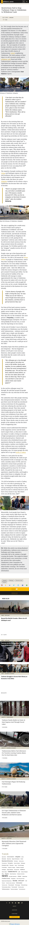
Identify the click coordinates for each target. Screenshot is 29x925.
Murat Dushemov (13, 873)
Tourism (4, 582)
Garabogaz (4, 869)
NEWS (5, 876)
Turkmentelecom (22, 889)
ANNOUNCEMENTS (10, 856)
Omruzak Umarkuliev (13, 876)
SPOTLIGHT (11, 17)
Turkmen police (21, 887)
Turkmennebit (14, 887)
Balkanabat (4, 858)
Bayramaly (9, 858)
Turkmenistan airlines (6, 887)
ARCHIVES (14, 910)
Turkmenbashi (11, 885)
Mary (3, 873)
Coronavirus (4, 863)
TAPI (26, 880)
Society (15, 881)
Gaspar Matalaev (10, 869)
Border (22, 858)
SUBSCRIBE (14, 913)
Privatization (13, 878)
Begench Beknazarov (16, 858)
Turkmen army (4, 885)
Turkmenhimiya (24, 885)
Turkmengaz (17, 885)
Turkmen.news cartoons (10, 883)
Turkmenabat (19, 883)
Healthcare (22, 869)
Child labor (16, 861)
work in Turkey (21, 452)
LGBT (19, 871)
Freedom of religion (11, 867)
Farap (16, 865)
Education (12, 865)
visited (13, 53)
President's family (6, 878)
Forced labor (4, 867)
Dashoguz (11, 580)
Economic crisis (19, 580)
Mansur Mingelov (24, 871)
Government (16, 869)
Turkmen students (14, 889)
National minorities (20, 873)
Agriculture (4, 856)
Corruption (10, 863)
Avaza (22, 856)
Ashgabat (4, 181)
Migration (7, 873)
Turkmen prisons (6, 889)
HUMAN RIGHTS (12, 871)
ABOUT (14, 906)
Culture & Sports (17, 863)
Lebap (3, 173)
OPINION (19, 876)
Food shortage (21, 865)
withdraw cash (6, 59)
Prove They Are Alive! (20, 878)
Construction (21, 861)
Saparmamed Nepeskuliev (7, 880)
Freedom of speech (20, 867)
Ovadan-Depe (24, 876)
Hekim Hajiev (4, 871)
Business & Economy (7, 861)
